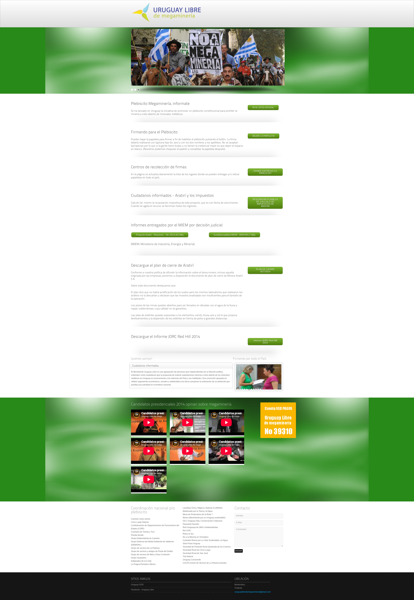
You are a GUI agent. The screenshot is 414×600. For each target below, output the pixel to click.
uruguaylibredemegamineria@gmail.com (252, 592)
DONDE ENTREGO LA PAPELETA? (265, 172)
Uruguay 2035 (137, 584)
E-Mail (239, 522)
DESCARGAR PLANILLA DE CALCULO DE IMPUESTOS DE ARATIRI (265, 202)
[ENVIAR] (238, 551)
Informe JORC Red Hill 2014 (265, 341)
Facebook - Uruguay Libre (142, 590)
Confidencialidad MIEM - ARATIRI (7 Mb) (234, 234)
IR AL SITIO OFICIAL (263, 107)
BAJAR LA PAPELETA (263, 136)
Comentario (241, 529)
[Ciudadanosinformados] (145, 365)
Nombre (239, 516)
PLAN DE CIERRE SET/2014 (265, 270)
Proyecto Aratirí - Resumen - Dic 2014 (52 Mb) (160, 234)
